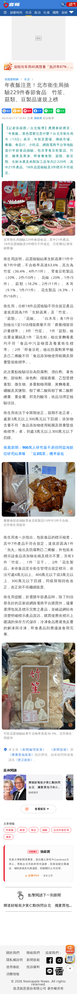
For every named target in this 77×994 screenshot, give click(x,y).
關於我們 (13, 952)
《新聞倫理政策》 (32, 749)
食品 (33, 830)
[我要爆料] (70, 949)
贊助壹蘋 (16, 113)
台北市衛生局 (61, 830)
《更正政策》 (24, 760)
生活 (28, 12)
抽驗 (44, 830)
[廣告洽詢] (70, 958)
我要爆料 (26, 113)
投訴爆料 (33, 967)
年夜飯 (10, 830)
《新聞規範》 (60, 749)
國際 (56, 12)
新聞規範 (33, 960)
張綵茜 (38, 118)
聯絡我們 (33, 952)
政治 (37, 12)
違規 (8, 837)
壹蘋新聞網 (11, 79)
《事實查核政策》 (22, 755)
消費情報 (13, 974)
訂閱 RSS (33, 875)
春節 (22, 830)
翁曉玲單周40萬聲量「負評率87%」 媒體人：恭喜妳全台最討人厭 (43, 67)
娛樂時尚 (16, 12)
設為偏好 (5, 113)
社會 (47, 12)
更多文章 (48, 875)
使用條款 (13, 967)
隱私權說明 (13, 960)
